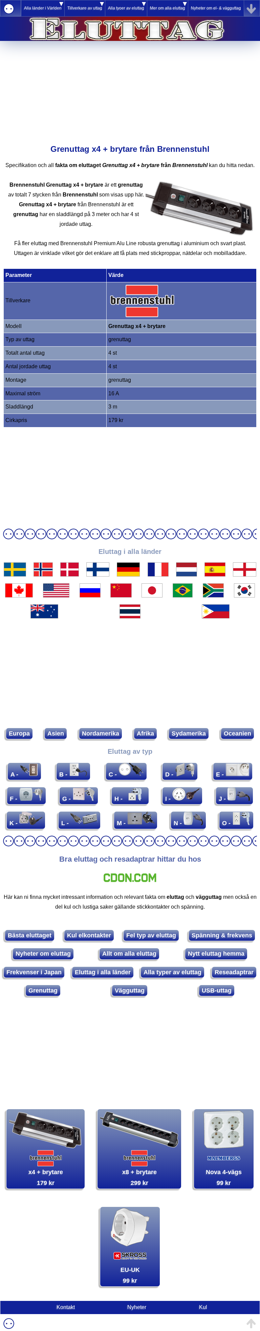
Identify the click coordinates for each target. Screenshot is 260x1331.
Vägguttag (130, 990)
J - (223, 798)
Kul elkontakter (89, 935)
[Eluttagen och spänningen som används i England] (244, 574)
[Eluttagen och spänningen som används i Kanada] (19, 595)
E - (220, 774)
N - (178, 823)
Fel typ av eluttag (151, 935)
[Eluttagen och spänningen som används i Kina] (120, 595)
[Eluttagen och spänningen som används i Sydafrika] (213, 595)
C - (113, 774)
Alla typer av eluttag (172, 972)
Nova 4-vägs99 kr (224, 1177)
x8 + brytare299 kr (139, 1177)
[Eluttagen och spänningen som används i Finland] (97, 574)
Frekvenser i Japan (34, 972)
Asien (55, 733)
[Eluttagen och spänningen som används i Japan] (152, 595)
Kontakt (66, 1307)
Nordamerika (100, 733)
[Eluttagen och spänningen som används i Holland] (186, 574)
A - (15, 774)
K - (14, 823)
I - (168, 798)
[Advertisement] (130, 88)
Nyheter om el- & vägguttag (216, 8)
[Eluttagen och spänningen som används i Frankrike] (158, 574)
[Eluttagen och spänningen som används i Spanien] (214, 574)
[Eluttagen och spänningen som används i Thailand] (130, 616)
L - (65, 823)
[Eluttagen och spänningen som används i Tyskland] (128, 574)
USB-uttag (217, 990)
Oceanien (237, 733)
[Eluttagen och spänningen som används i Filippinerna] (216, 616)
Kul (203, 1307)
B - (64, 774)
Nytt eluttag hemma (216, 953)
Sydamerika (189, 733)
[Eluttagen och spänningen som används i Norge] (43, 574)
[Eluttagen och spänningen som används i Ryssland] (90, 595)
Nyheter (136, 1307)
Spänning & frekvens (222, 935)
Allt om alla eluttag (129, 953)
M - (122, 823)
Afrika (145, 733)
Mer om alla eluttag (167, 8)
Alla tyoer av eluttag (126, 8)
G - (67, 798)
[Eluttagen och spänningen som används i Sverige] (15, 574)
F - (14, 798)
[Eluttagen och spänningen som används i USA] (56, 595)
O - (227, 823)
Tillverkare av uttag (84, 8)
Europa (19, 733)
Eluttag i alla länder (103, 972)
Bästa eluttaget (29, 935)
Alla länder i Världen (43, 8)
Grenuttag (43, 990)
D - (170, 774)
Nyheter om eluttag (43, 953)
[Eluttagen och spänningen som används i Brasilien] (183, 595)
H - (119, 798)
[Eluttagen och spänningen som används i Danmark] (69, 574)
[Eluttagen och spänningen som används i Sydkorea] (244, 595)
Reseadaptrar (234, 972)
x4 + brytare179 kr (45, 1177)
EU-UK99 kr (130, 1275)
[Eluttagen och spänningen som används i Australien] (44, 616)
